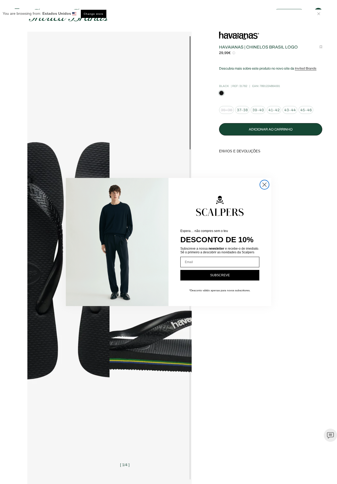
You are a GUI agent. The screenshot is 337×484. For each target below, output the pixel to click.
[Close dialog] (264, 184)
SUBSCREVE (220, 275)
